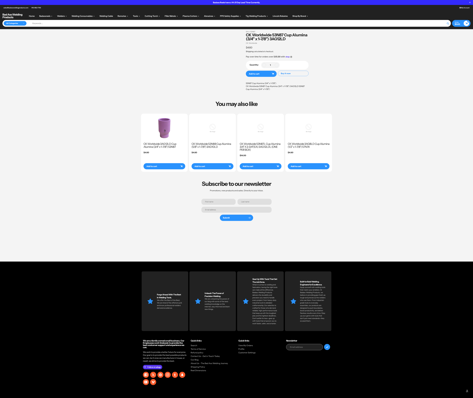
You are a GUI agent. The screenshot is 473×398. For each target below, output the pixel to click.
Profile (241, 349)
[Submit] (327, 347)
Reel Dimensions (198, 370)
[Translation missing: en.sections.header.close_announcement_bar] (470, 2)
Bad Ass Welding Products (12, 16)
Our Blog (195, 359)
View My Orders (245, 345)
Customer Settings (247, 352)
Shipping (249, 51)
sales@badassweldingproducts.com (15, 8)
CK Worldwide (251, 43)
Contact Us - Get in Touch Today (205, 356)
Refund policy (197, 352)
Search (194, 345)
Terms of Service (198, 349)
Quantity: (254, 65)
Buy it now (286, 73)
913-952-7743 (36, 8)
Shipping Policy (198, 367)
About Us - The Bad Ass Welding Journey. (209, 363)
